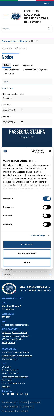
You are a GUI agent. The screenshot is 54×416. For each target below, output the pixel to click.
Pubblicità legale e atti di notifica (17, 355)
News (15, 65)
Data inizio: (7, 104)
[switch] (47, 207)
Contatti (8, 268)
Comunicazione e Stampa (15, 41)
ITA (46, 3)
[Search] (49, 28)
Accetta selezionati (27, 253)
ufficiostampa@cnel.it (12, 339)
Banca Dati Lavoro (10, 373)
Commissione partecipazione (15, 376)
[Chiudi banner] (50, 151)
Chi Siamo (6, 366)
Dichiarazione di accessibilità (15, 411)
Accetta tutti (27, 244)
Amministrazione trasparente (15, 352)
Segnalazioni (28, 65)
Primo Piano (9, 73)
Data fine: (6, 116)
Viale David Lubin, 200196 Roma (11, 307)
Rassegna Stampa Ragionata (35, 69)
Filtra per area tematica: (13, 94)
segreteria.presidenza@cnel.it (15, 335)
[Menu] (6, 16)
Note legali (35, 402)
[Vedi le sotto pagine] (50, 274)
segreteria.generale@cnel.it (14, 332)
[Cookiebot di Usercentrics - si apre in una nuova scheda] (33, 151)
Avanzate (6, 88)
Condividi (22, 48)
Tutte (6, 65)
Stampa (8, 48)
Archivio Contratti (10, 370)
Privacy (23, 402)
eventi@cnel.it (8, 342)
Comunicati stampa (11, 69)
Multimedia (9, 274)
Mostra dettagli (38, 235)
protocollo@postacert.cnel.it (15, 324)
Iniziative (6, 386)
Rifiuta (27, 262)
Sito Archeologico (10, 359)
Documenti (7, 380)
